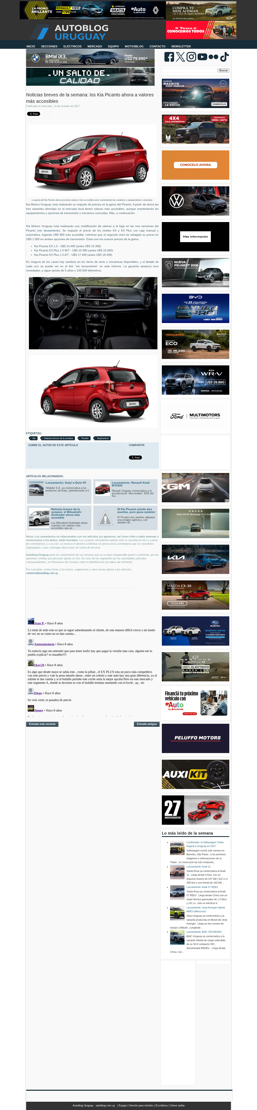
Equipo (123, 1105)
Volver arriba (177, 1105)
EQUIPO (113, 46)
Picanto (85, 438)
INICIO (31, 46)
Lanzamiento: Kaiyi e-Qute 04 (66, 482)
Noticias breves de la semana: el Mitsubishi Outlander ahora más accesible (66, 513)
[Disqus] (92, 666)
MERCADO (95, 46)
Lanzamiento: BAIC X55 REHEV (204, 932)
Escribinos (162, 1105)
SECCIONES (49, 46)
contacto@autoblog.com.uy (42, 573)
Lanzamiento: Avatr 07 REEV (202, 887)
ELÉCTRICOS (72, 46)
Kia (34, 438)
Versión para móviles (141, 1105)
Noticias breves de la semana (58, 438)
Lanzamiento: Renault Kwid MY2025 (131, 484)
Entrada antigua (147, 724)
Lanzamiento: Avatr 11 (199, 866)
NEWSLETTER (181, 46)
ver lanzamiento (48, 230)
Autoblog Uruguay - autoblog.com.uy (94, 1105)
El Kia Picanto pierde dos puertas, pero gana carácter (136, 511)
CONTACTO (157, 46)
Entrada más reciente (42, 724)
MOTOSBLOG (134, 46)
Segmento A (103, 438)
